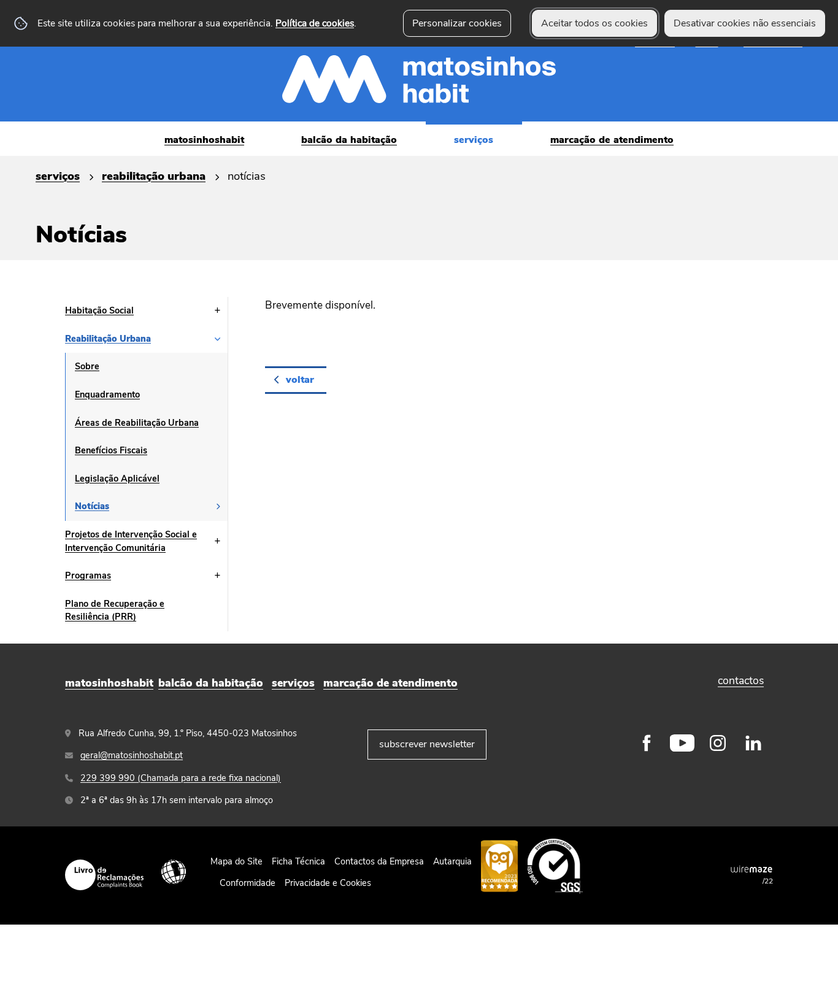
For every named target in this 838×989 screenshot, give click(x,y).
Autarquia (452, 861)
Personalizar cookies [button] (457, 23)
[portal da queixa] (499, 865)
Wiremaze (751, 869)
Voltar (300, 380)
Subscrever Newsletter (427, 744)
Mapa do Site (236, 861)
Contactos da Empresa (379, 861)
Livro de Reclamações (104, 875)
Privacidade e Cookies (328, 883)
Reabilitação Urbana (154, 175)
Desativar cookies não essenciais (745, 23)
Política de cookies (314, 23)
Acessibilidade (173, 872)
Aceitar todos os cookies (594, 23)
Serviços (58, 175)
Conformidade (247, 883)
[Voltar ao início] (419, 60)
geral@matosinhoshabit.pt (131, 755)
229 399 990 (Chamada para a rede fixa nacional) (180, 778)
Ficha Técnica (298, 861)
